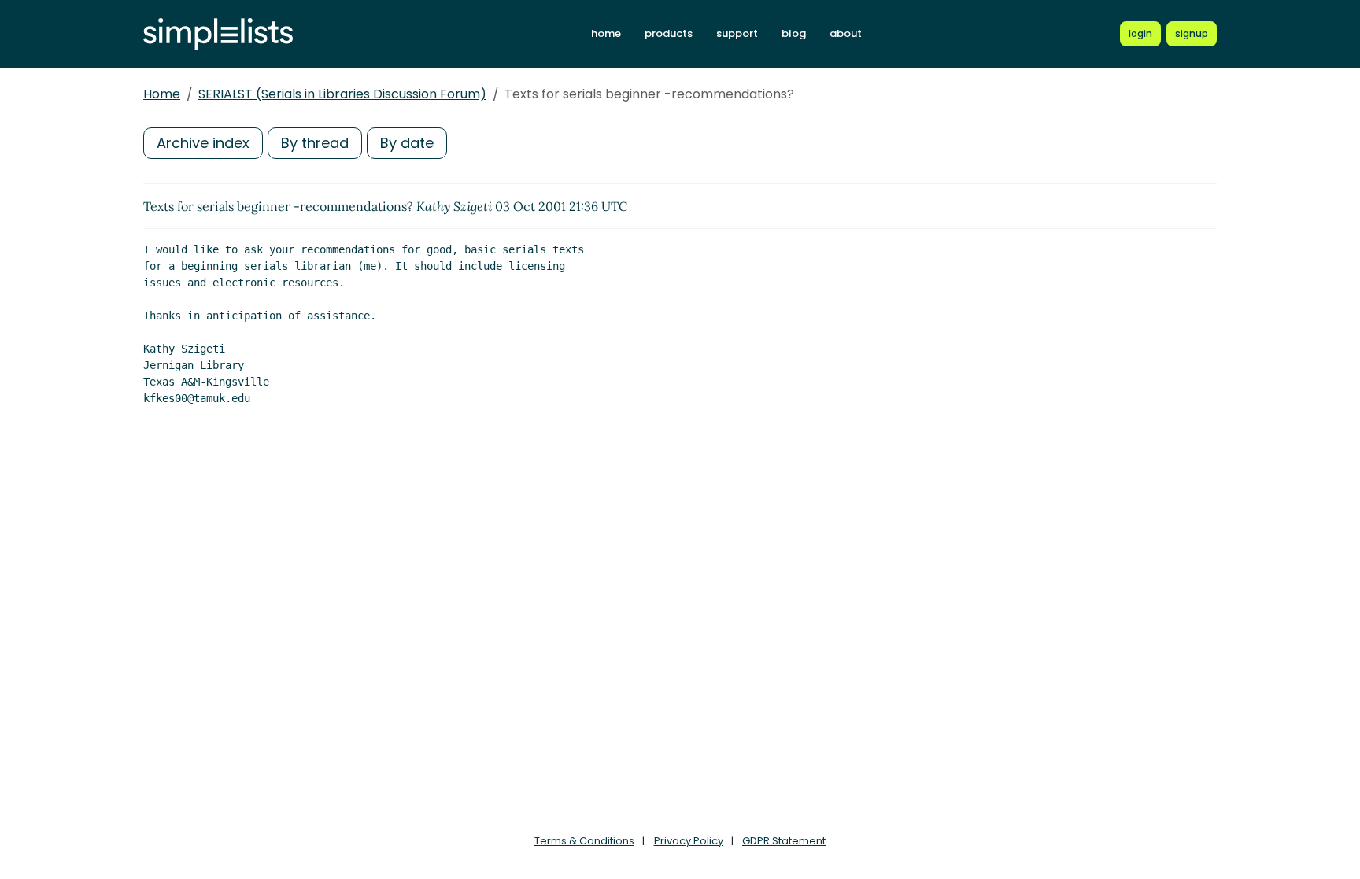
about (846, 33)
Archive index (203, 143)
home (606, 33)
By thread (315, 143)
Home (161, 94)
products (669, 33)
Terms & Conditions (584, 840)
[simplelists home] (218, 34)
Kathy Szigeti (454, 206)
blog (794, 33)
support (737, 33)
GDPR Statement (784, 840)
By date (407, 143)
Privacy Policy (688, 840)
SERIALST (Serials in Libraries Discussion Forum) (342, 94)
